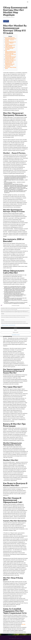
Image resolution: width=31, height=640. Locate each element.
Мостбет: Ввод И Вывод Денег (10, 68)
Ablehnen (15, 330)
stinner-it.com (14, 638)
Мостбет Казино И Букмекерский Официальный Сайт (10, 63)
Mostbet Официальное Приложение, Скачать (10, 57)
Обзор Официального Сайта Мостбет (10, 45)
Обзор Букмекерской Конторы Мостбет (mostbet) (10, 48)
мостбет (23, 624)
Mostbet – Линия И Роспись (9, 40)
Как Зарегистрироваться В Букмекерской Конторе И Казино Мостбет (10, 52)
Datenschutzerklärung (14, 334)
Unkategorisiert (12, 17)
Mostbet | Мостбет (9, 58)
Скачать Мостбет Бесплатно (9, 66)
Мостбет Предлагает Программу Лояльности (10, 38)
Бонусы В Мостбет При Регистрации (10, 55)
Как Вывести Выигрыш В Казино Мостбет (10, 60)
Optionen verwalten (15, 332)
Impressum (18, 334)
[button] (29, 305)
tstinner (5, 17)
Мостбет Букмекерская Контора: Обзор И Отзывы (10, 43)
